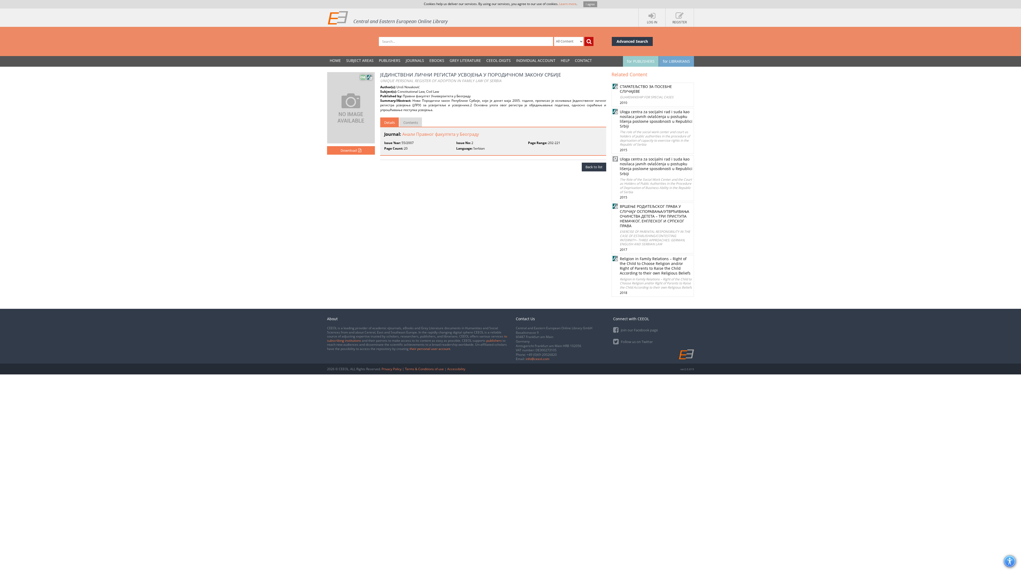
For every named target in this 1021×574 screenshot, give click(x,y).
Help (565, 60)
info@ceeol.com (537, 359)
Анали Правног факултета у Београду (440, 134)
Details (389, 122)
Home (335, 60)
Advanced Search (632, 41)
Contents (410, 122)
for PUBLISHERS (641, 61)
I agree (590, 4)
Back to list (593, 166)
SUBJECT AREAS (360, 60)
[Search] (588, 41)
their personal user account (429, 349)
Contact (583, 60)
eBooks (436, 60)
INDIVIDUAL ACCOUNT (535, 60)
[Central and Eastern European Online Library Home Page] (388, 18)
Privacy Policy (391, 369)
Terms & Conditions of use (424, 369)
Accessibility (456, 369)
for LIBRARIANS (676, 61)
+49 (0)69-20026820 (542, 354)
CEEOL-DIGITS (498, 60)
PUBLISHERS (389, 60)
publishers (494, 340)
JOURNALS (415, 60)
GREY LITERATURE (465, 60)
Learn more (567, 4)
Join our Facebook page (639, 330)
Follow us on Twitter (636, 341)
